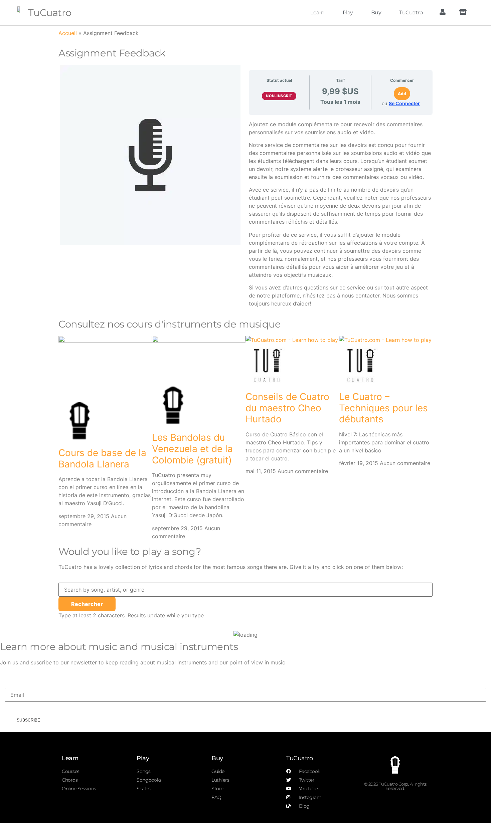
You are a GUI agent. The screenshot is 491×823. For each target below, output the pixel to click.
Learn (317, 12)
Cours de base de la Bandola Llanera (102, 458)
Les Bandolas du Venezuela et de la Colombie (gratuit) (192, 448)
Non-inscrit (279, 95)
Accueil (67, 33)
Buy (376, 12)
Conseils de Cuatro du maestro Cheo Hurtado (287, 408)
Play (348, 12)
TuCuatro (49, 12)
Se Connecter (404, 103)
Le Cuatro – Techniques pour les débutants (383, 408)
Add (402, 93)
